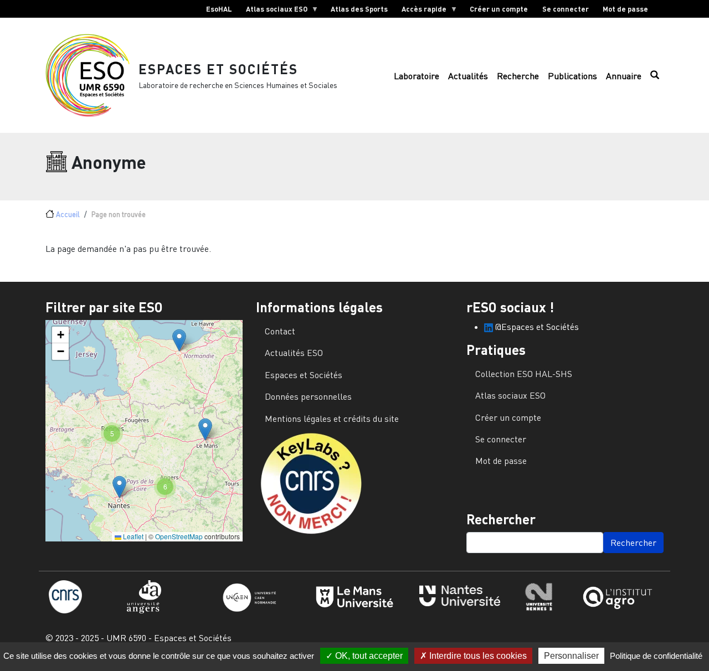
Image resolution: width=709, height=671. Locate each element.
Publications (572, 75)
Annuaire (623, 75)
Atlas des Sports (359, 8)
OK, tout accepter (368, 655)
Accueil (68, 214)
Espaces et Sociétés (218, 69)
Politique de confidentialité (656, 655)
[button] (179, 340)
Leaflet (132, 536)
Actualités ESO (294, 352)
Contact (280, 331)
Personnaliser (571, 655)
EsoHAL (219, 8)
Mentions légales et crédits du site (332, 418)
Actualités (468, 75)
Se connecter (565, 8)
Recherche (518, 75)
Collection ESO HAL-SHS (523, 373)
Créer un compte (499, 8)
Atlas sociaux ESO (273, 11)
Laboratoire (416, 75)
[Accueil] (91, 75)
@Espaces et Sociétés (536, 326)
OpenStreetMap (179, 536)
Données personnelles (308, 396)
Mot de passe (625, 8)
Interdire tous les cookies (477, 655)
